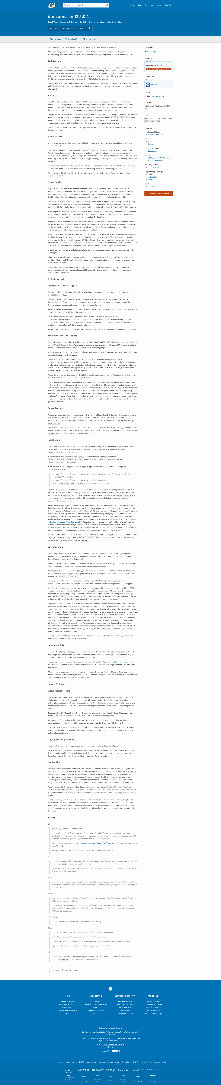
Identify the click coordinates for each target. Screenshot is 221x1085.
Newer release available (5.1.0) (158, 69)
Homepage (151, 51)
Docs (140, 5)
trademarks (132, 1038)
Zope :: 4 (151, 144)
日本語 (81, 1062)
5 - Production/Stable (156, 134)
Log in (159, 5)
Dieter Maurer (156, 96)
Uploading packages (66, 1004)
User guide (66, 1007)
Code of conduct (152, 1007)
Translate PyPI (123, 1007)
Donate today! (110, 1034)
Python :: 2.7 (152, 177)
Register (168, 5)
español (68, 1062)
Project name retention (66, 1010)
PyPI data (149, 62)
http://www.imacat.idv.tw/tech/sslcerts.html (66, 522)
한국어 (164, 1062)
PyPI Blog (95, 1001)
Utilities (151, 186)
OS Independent (154, 167)
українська (102, 1062)
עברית (150, 1062)
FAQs (67, 1013)
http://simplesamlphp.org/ (116, 662)
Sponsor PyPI (125, 1010)
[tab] (55, 39)
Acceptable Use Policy (152, 1013)
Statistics (96, 1007)
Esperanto (157, 1062)
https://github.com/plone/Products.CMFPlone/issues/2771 (97, 843)
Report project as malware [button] (159, 193)
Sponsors (149, 5)
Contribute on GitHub (124, 1004)
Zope (150, 141)
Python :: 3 (152, 179)
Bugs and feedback (125, 1001)
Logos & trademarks (96, 1010)
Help (132, 5)
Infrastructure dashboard (95, 1004)
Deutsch (117, 1062)
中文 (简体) (125, 1062)
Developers (152, 151)
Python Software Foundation (109, 1040)
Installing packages (66, 1001)
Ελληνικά (110, 1062)
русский (143, 1062)
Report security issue (154, 1004)
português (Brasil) (91, 1062)
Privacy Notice (152, 1010)
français (74, 1062)
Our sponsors (96, 1013)
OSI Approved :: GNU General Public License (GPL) (159, 159)
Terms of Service (152, 1001)
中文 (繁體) (134, 1062)
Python (150, 174)
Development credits (124, 1013)
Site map (110, 1047)
